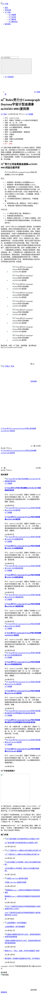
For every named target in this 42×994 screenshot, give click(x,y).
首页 (6, 8)
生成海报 (33, 381)
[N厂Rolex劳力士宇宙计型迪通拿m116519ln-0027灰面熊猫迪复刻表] (23, 481)
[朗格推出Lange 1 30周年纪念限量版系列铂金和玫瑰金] (23, 892)
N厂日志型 (12, 17)
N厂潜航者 (12, 19)
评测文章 (8, 10)
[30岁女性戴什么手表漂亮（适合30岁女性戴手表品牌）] (23, 864)
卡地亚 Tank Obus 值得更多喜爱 (15, 882)
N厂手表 (8, 12)
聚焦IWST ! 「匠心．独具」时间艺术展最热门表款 (22, 951)
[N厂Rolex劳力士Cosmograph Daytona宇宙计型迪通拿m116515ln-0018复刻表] (23, 684)
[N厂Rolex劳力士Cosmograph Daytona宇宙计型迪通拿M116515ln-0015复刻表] (23, 742)
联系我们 (8, 24)
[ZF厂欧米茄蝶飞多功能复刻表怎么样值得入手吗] (22, 839)
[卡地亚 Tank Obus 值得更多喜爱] (16, 878)
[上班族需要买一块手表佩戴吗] (16, 923)
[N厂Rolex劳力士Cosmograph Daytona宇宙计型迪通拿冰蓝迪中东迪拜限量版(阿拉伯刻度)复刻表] (23, 713)
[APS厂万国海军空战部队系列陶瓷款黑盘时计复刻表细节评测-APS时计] (23, 909)
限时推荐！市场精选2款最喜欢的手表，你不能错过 (22, 958)
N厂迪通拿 (12, 15)
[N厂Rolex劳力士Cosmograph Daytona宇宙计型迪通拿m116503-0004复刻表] (23, 510)
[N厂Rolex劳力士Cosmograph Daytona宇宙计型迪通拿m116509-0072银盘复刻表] (23, 597)
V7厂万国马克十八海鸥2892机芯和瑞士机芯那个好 (22, 854)
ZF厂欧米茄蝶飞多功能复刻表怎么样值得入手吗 (21, 843)
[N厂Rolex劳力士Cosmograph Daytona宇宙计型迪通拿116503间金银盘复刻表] (23, 655)
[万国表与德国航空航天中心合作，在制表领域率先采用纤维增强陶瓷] (23, 937)
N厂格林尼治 (13, 22)
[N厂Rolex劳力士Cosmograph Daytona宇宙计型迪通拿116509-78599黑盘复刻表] (23, 539)
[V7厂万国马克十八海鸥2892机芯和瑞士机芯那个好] (23, 850)
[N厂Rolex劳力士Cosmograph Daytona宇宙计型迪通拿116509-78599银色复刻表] (23, 568)
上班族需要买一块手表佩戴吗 (15, 926)
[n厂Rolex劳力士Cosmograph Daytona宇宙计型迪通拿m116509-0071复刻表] (23, 626)
